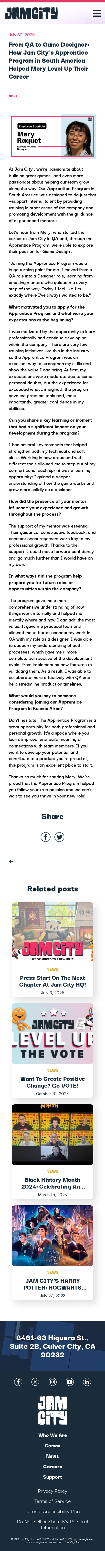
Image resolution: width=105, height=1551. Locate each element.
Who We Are (52, 1435)
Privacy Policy (52, 1491)
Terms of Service (52, 1501)
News (13, 96)
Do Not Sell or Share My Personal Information (52, 1524)
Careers (52, 1466)
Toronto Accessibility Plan (53, 1511)
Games (52, 1445)
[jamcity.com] (11, 861)
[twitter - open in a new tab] (59, 837)
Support (52, 1477)
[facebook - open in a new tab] (46, 837)
